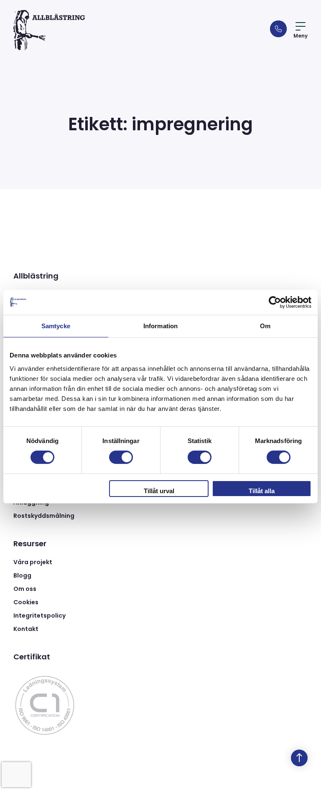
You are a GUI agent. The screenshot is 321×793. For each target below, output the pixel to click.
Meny (300, 35)
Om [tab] (265, 325)
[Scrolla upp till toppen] (299, 758)
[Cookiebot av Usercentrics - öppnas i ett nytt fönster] (274, 302)
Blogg (22, 575)
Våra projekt (32, 562)
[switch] (121, 457)
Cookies (25, 602)
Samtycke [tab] (55, 325)
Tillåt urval (159, 490)
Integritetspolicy (39, 615)
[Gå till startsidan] (49, 30)
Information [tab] (160, 325)
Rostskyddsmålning (43, 516)
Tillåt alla (262, 490)
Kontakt (25, 629)
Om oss (24, 589)
